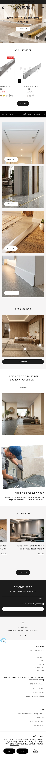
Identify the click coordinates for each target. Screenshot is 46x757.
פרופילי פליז (11, 204)
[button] (3, 640)
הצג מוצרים (23, 361)
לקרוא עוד (41, 553)
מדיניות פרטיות (14, 745)
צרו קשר (41, 664)
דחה (22, 751)
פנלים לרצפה (11, 293)
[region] (23, 626)
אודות (42, 661)
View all (23, 103)
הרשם (23, 609)
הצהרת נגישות (40, 657)
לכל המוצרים (23, 29)
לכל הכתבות (23, 572)
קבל (9, 751)
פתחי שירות (11, 159)
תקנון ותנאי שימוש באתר (37, 650)
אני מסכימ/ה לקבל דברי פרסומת (32, 604)
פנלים (17, 50)
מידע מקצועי (40, 671)
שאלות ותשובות (39, 667)
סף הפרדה (27, 50)
